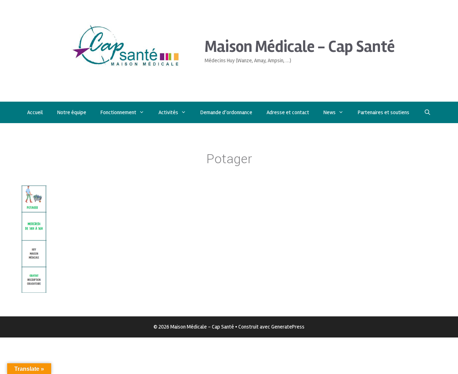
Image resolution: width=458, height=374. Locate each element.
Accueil (35, 112)
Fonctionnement (118, 112)
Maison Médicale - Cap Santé (300, 47)
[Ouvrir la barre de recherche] (427, 112)
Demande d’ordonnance (226, 112)
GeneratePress (287, 327)
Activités (168, 112)
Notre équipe (71, 112)
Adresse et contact (288, 112)
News (329, 112)
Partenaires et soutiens (383, 112)
